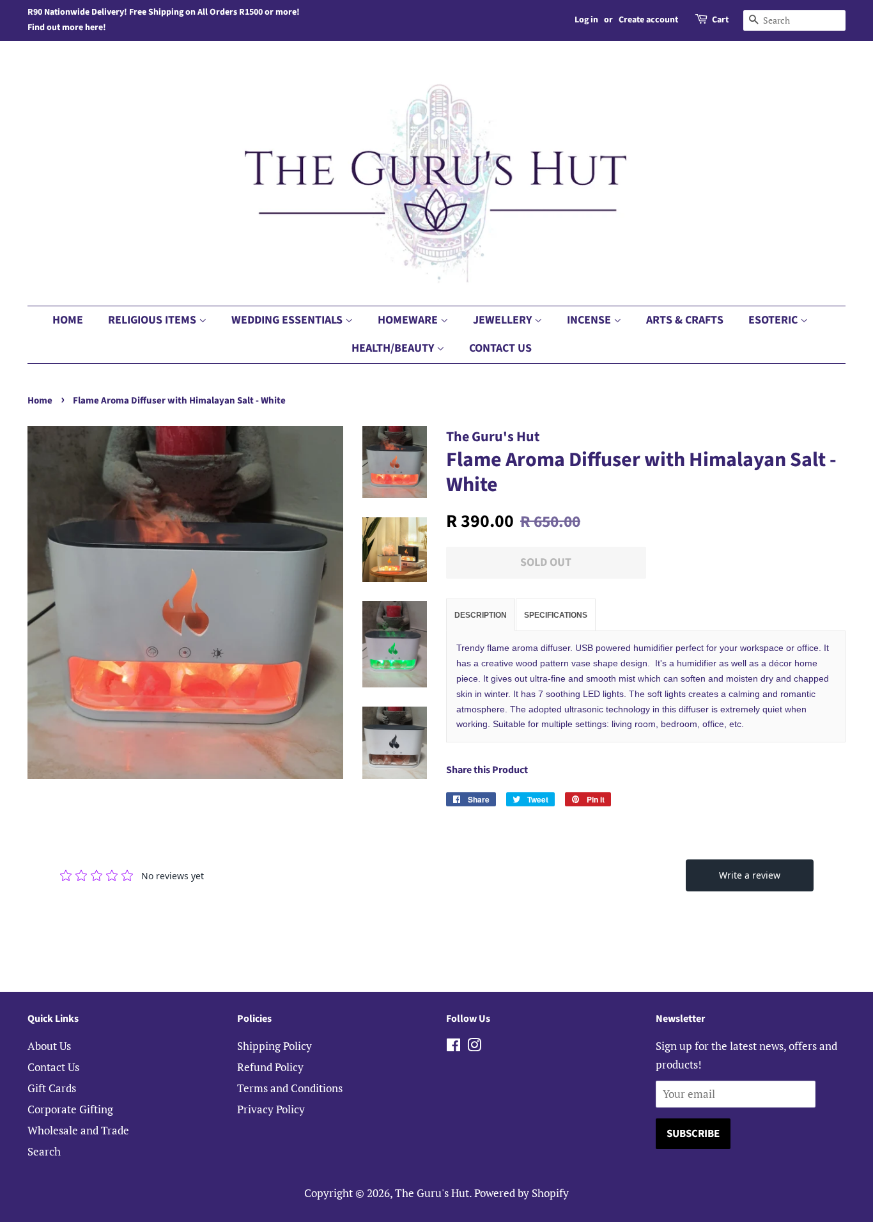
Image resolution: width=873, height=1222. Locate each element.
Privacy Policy (271, 1109)
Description (480, 615)
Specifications (555, 615)
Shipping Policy (274, 1045)
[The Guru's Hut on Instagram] (474, 1046)
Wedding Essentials (288, 320)
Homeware (409, 320)
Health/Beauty (394, 348)
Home (67, 320)
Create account (648, 19)
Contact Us (500, 348)
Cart (720, 19)
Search (44, 1151)
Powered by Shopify (521, 1193)
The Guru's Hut (432, 1193)
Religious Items (153, 320)
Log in (586, 19)
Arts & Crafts (684, 320)
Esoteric (774, 320)
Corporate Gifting (70, 1109)
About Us (49, 1045)
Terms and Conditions (290, 1088)
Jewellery (503, 320)
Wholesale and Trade (78, 1130)
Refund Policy (270, 1067)
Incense (590, 320)
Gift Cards (51, 1088)
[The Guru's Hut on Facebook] (453, 1046)
